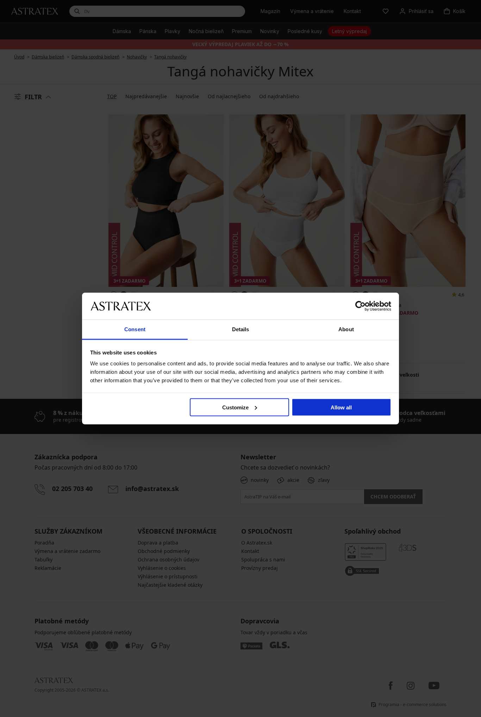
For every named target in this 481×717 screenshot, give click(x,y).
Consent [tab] (134, 329)
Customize (235, 407)
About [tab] (346, 329)
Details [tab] (240, 329)
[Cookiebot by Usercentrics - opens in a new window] (360, 306)
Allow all (341, 407)
